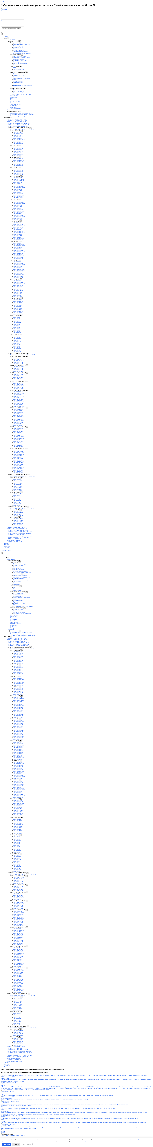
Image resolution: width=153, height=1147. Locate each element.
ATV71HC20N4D (18, 301)
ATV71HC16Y (17, 343)
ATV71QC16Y (17, 496)
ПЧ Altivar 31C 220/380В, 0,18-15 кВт (17, 120)
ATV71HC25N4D (18, 304)
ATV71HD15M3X (18, 161)
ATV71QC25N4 (17, 486)
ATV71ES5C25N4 (18, 428)
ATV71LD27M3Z (18, 511)
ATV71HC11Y (17, 340)
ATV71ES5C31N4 (18, 439)
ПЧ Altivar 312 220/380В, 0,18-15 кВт (17, 527)
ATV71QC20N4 (17, 485)
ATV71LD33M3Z (18, 513)
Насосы (12, 98)
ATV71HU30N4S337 (19, 204)
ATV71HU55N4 (17, 214)
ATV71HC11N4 (17, 289)
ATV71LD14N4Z (18, 520)
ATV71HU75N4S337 (19, 225)
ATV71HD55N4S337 (19, 276)
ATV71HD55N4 (17, 273)
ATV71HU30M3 (17, 147)
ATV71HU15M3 (17, 138)
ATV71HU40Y (17, 320)
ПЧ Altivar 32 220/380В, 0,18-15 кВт (16, 122)
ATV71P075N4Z (17, 183)
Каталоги (6, 543)
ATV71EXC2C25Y (18, 375)
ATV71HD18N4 (17, 243)
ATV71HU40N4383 (18, 209)
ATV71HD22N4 (17, 248)
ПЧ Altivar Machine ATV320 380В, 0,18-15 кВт (19, 531)
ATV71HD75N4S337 (19, 283)
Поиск (18, 28)
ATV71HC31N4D (18, 308)
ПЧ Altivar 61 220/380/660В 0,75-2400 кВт (18, 123)
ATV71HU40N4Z (18, 212)
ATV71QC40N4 (17, 489)
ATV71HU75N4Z (18, 227)
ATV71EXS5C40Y (18, 455)
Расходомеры (13, 105)
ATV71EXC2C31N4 (18, 378)
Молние (3, 1131)
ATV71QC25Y (17, 499)
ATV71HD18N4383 (18, 244)
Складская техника (15, 108)
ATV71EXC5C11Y (18, 397)
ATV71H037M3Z (18, 134)
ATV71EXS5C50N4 (18, 461)
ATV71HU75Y (17, 325)
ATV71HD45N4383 (18, 269)
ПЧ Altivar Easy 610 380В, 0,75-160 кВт (17, 530)
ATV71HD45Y (17, 333)
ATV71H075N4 (17, 178)
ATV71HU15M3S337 (19, 139)
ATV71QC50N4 (17, 490)
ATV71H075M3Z (18, 136)
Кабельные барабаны (19, 92)
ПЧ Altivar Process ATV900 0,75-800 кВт (18, 537)
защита (3, 1132)
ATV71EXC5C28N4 (18, 437)
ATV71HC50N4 (17, 312)
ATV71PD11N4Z (17, 235)
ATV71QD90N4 (17, 479)
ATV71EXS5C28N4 (18, 438)
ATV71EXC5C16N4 (18, 413)
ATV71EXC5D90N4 (18, 393)
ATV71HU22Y (17, 317)
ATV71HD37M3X (18, 170)
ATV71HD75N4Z (18, 285)
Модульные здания (15, 104)
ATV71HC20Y (17, 344)
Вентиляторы (14, 100)
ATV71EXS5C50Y (18, 463)
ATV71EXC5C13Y (18, 403)
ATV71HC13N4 (17, 292)
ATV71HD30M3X (18, 169)
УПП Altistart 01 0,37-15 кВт (14, 541)
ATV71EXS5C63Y (18, 465)
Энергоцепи (13, 107)
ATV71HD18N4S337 (19, 246)
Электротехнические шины (20, 51)
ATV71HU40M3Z (18, 151)
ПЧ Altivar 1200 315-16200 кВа (15, 534)
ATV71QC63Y (17, 505)
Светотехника (17, 48)
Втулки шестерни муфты (20, 63)
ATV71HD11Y (17, 323)
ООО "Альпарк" (11, 39)
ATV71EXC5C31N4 (18, 441)
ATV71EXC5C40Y (18, 453)
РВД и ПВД (13, 97)
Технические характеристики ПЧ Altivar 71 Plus (23, 355)
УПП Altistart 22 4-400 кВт (14, 540)
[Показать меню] (1, 32)
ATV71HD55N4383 (18, 275)
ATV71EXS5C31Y (18, 445)
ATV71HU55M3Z (18, 154)
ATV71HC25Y (17, 346)
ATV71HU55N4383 (18, 215)
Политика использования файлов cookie (21, 113)
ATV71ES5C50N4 (18, 457)
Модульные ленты (18, 76)
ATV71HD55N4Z (18, 277)
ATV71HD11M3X (18, 158)
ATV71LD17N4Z (18, 521)
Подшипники (17, 64)
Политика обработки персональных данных (22, 114)
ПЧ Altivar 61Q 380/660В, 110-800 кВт (17, 126)
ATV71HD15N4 (17, 237)
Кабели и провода (18, 46)
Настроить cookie (26, 1144)
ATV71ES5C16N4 (18, 412)
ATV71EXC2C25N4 (18, 374)
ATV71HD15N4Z (18, 240)
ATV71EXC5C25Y (18, 431)
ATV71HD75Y (17, 337)
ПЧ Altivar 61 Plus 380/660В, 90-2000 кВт (18, 124)
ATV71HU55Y (17, 321)
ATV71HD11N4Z (18, 234)
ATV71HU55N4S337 (19, 216)
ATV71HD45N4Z (18, 272)
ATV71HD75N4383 (18, 282)
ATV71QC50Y (17, 503)
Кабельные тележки (18, 90)
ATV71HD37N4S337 (19, 264)
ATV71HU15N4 (17, 185)
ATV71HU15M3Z (18, 141)
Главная (6, 36)
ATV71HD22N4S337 (19, 251)
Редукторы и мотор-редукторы (21, 57)
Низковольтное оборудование (21, 44)
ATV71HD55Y (17, 336)
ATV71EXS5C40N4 (18, 454)
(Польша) (5, 1125)
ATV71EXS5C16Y (18, 418)
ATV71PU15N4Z (18, 190)
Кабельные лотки (18, 47)
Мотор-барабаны (18, 81)
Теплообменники (15, 101)
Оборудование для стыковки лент (22, 85)
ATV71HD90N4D (18, 288)
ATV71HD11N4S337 (19, 232)
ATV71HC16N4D (18, 296)
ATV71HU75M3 (17, 155)
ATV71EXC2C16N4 (18, 367)
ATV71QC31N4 (17, 487)
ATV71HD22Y (17, 328)
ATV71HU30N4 (17, 201)
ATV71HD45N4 (17, 267)
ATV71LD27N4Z (18, 523)
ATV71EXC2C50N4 (18, 386)
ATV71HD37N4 (17, 262)
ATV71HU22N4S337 (19, 195)
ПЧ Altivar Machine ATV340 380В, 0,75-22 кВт (19, 533)
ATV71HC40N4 (17, 309)
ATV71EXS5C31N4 (18, 444)
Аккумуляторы (17, 70)
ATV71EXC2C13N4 (18, 362)
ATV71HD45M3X (18, 172)
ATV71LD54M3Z (18, 514)
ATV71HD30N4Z (18, 259)
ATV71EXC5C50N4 (18, 458)
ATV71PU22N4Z (18, 198)
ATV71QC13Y (17, 495)
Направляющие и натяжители (21, 78)
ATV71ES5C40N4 (18, 450)
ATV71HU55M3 (17, 152)
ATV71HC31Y (17, 347)
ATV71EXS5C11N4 (18, 399)
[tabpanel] (76, 1069)
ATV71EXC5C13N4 (18, 402)
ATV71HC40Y (17, 349)
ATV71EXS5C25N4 (18, 434)
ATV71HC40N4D (18, 311)
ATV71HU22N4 (17, 192)
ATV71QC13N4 (17, 482)
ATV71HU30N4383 (18, 202)
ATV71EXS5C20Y (18, 425)
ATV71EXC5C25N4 (18, 429)
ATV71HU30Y (17, 318)
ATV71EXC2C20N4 (18, 369)
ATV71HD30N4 (17, 254)
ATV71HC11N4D (18, 291)
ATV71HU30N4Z (18, 205)
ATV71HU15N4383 (18, 186)
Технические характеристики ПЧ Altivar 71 (22, 129)
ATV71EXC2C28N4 (18, 377)
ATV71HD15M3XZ (18, 163)
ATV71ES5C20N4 (18, 419)
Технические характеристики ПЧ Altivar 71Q (22, 476)
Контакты (6, 547)
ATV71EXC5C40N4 (18, 451)
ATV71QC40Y (17, 502)
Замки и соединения (18, 75)
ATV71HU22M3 (17, 142)
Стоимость (7, 546)
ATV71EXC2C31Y (18, 380)
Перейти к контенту (6, 1)
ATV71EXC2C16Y (18, 368)
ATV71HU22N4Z (18, 196)
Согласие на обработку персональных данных (22, 116)
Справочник (10, 110)
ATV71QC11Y (17, 493)
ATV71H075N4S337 (18, 180)
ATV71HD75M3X (18, 174)
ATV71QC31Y (17, 501)
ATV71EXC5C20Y (18, 422)
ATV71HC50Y (17, 350)
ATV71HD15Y (17, 324)
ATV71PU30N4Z (18, 206)
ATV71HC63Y (17, 351)
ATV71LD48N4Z (18, 526)
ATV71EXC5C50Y (18, 460)
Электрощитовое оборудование (22, 53)
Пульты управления (18, 91)
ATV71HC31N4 (17, 307)
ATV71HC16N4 (17, 295)
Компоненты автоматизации (21, 60)
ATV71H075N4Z (17, 182)
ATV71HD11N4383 (18, 231)
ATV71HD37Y (17, 331)
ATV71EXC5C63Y (18, 464)
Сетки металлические (19, 84)
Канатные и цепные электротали (22, 94)
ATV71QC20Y (17, 498)
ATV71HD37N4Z (18, 266)
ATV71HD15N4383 (18, 238)
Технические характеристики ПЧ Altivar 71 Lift (23, 508)
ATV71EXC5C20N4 (18, 421)
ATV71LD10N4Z (18, 518)
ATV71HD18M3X (18, 164)
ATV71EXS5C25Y (18, 432)
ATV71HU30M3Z (18, 148)
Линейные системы (18, 59)
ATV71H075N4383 (18, 179)
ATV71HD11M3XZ (18, 160)
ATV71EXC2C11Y (18, 361)
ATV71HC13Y (17, 341)
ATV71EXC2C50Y (18, 387)
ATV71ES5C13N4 (18, 409)
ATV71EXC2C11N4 (18, 359)
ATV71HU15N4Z (18, 189)
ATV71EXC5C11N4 (18, 396)
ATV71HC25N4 (17, 302)
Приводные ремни (18, 82)
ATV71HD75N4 (17, 280)
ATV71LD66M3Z (18, 515)
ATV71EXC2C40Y (18, 384)
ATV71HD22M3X (18, 166)
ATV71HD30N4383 (18, 256)
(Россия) (5, 1078)
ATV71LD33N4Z (18, 524)
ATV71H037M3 (17, 132)
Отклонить (16, 1144)
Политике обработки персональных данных (84, 1141)
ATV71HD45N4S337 (19, 270)
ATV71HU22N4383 (18, 193)
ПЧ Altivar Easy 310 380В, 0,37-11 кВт (17, 529)
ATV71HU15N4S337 (19, 188)
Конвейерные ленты (18, 74)
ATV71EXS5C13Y (18, 405)
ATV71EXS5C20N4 (18, 423)
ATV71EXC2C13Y (18, 363)
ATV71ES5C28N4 (18, 435)
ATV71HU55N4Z (18, 218)
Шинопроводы (14, 95)
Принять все (6, 1144)
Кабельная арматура (18, 50)
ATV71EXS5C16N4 (18, 416)
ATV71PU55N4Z (18, 219)
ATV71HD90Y (17, 339)
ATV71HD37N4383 (18, 263)
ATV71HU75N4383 (18, 224)
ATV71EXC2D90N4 (18, 358)
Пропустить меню (6, 30)
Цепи (14, 79)
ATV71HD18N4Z (18, 247)
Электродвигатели (18, 62)
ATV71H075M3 (17, 135)
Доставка (6, 544)
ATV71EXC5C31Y (18, 442)
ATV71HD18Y (17, 327)
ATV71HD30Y (17, 330)
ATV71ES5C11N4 (18, 394)
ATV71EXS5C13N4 (18, 410)
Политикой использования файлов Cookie (115, 1139)
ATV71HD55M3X (18, 173)
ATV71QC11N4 (17, 480)
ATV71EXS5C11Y (18, 400)
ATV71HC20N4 (17, 299)
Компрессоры (14, 102)
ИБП (14, 68)
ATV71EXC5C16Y (18, 415)
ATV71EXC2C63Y (18, 389)
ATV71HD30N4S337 (19, 257)
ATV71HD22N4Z (18, 253)
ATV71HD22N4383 (18, 250)
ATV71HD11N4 (17, 230)
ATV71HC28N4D (18, 305)
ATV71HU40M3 (17, 150)
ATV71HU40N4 (17, 208)
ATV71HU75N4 (17, 222)
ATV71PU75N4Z (18, 228)
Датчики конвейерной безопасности (23, 86)
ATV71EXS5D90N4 (18, 406)
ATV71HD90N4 (17, 286)
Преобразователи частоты (20, 56)
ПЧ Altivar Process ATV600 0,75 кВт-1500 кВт (19, 536)
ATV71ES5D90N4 (18, 392)
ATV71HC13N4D (18, 293)
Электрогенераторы (18, 69)
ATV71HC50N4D (18, 314)
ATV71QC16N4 (17, 483)
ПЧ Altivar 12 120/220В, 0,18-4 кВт (16, 119)
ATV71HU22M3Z (18, 144)
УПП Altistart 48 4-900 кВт (14, 539)
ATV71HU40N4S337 (19, 211)
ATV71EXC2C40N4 (18, 383)
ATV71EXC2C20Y (18, 371)
